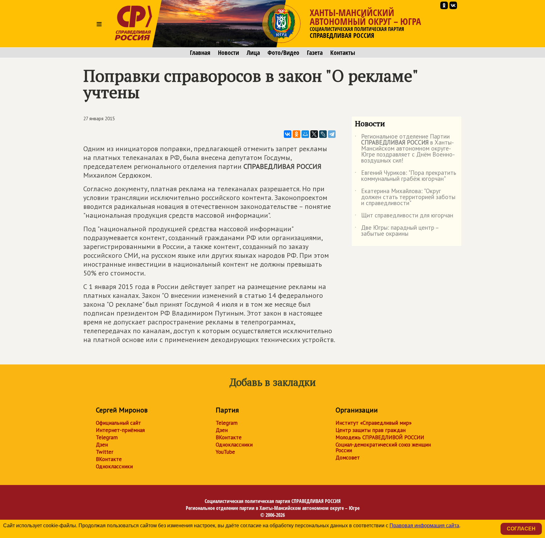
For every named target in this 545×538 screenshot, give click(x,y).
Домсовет (348, 457)
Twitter (104, 452)
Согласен (521, 528)
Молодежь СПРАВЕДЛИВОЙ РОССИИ (380, 437)
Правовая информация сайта (424, 525)
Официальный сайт (118, 423)
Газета (315, 52)
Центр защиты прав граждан (371, 430)
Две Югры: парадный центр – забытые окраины (396, 231)
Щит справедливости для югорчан (404, 216)
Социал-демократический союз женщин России (383, 447)
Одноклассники (114, 466)
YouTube (225, 452)
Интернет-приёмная (120, 430)
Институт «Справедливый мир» (374, 423)
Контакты (342, 52)
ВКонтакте (109, 459)
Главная (200, 52)
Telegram (107, 437)
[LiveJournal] (323, 134)
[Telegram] (332, 134)
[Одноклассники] (296, 134)
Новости (228, 52)
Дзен (102, 444)
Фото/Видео (283, 52)
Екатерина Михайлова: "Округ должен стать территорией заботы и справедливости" (405, 197)
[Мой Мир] (305, 134)
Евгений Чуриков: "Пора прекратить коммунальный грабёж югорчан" (405, 176)
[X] (314, 134)
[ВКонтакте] (287, 134)
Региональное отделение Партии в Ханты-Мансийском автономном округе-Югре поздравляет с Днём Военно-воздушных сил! (405, 148)
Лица (253, 52)
